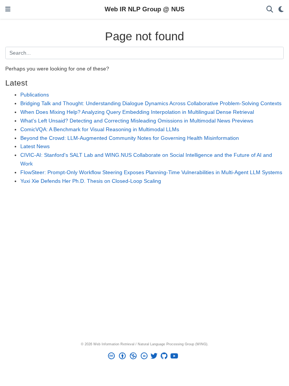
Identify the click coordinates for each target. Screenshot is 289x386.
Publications (34, 95)
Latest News (35, 146)
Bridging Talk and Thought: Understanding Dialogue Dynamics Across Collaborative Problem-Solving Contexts (150, 103)
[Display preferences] (281, 9)
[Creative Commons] (129, 357)
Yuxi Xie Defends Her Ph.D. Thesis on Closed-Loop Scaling (90, 181)
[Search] (269, 9)
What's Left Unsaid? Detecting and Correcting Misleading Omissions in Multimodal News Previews (136, 121)
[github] (165, 357)
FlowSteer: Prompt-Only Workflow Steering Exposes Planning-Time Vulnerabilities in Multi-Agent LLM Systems (151, 172)
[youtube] (175, 357)
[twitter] (156, 357)
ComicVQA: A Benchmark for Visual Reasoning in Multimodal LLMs (99, 129)
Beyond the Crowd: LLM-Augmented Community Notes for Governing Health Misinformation (129, 138)
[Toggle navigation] (8, 9)
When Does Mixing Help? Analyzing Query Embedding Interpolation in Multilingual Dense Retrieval (137, 112)
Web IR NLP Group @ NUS (144, 9)
